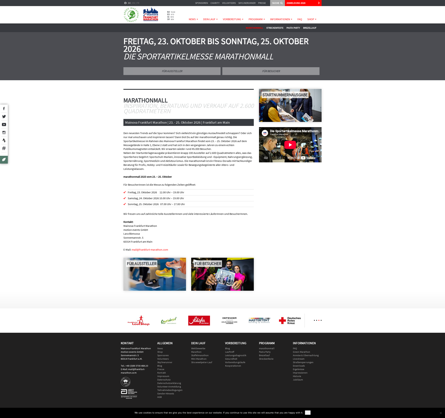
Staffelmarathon (200, 355)
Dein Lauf (209, 19)
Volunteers (229, 3)
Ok (307, 412)
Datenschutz (164, 379)
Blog (159, 365)
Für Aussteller (172, 71)
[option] (138, 320)
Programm (256, 19)
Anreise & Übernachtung (306, 355)
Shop (311, 19)
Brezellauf (309, 27)
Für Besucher (271, 71)
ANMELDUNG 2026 (296, 3)
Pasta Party (293, 27)
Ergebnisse (298, 369)
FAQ (299, 19)
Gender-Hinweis (165, 393)
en (133, 3)
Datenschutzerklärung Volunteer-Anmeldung (169, 385)
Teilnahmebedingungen (170, 390)
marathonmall (254, 27)
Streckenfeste (274, 27)
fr (138, 3)
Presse (262, 3)
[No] (440, 413)
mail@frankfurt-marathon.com (150, 249)
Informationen (280, 19)
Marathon (196, 351)
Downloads (299, 365)
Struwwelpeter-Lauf (201, 362)
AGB (159, 397)
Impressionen (300, 372)
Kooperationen (233, 365)
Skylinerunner (247, 3)
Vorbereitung (232, 19)
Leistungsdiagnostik (235, 355)
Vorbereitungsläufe (235, 362)
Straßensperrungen (303, 362)
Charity (215, 3)
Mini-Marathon (199, 358)
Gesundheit (231, 358)
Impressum (163, 376)
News (192, 19)
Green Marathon (301, 351)
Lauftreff (229, 351)
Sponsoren (201, 3)
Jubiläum (298, 379)
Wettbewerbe (198, 348)
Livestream (299, 358)
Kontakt (161, 372)
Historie (297, 376)
